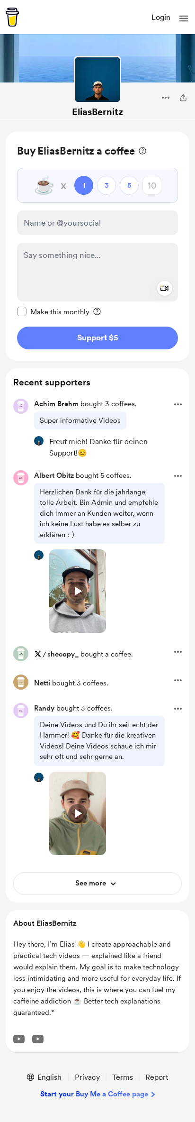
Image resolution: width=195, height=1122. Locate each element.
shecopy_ (63, 654)
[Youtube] (19, 1039)
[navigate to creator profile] (97, 79)
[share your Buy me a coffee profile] (183, 97)
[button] (183, 18)
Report (156, 1077)
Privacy (87, 1077)
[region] (97, 246)
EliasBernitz (97, 112)
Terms (122, 1077)
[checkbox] (53, 311)
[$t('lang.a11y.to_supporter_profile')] (39, 441)
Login (160, 17)
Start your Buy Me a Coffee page (94, 1094)
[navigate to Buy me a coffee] (12, 17)
